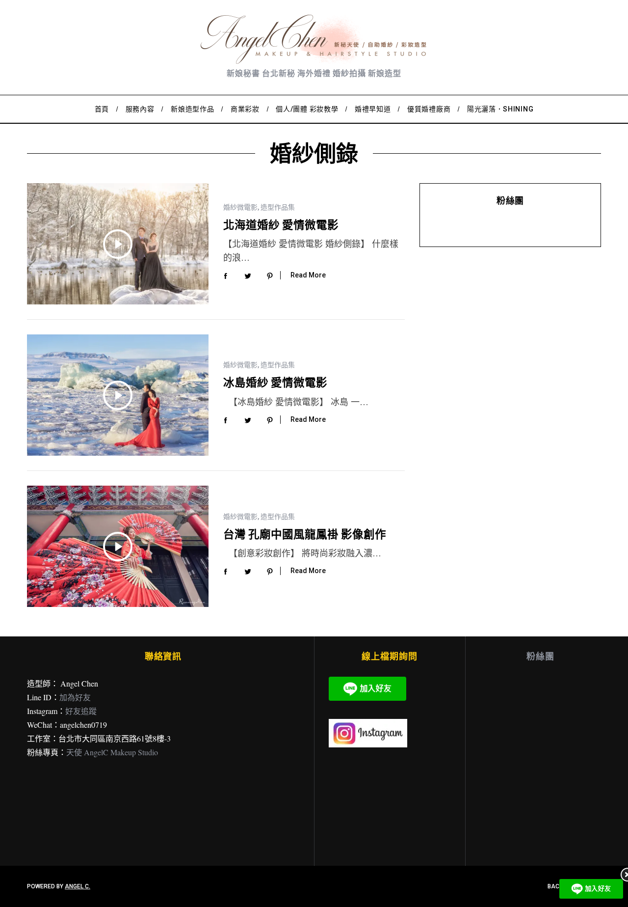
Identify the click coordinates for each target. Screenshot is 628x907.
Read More (308, 275)
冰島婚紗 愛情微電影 (275, 382)
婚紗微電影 (240, 207)
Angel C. (77, 886)
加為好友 (75, 697)
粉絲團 (510, 200)
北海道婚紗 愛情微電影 (281, 224)
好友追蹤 (81, 711)
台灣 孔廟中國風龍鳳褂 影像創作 (304, 533)
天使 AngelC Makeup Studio (112, 752)
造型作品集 (278, 207)
